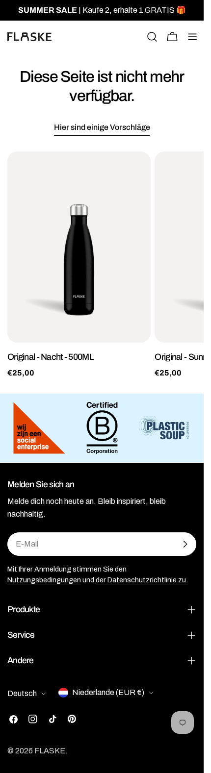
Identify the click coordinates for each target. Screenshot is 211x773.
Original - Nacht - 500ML (50, 357)
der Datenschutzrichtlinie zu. (142, 580)
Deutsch (22, 693)
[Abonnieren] (185, 544)
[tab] (102, 128)
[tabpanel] (101, 265)
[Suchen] (152, 37)
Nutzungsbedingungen (44, 580)
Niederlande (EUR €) (108, 692)
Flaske (49, 751)
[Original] (79, 247)
